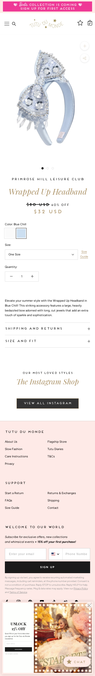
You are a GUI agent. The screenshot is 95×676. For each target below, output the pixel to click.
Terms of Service (18, 592)
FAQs (8, 500)
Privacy (9, 463)
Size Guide (84, 254)
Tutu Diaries (55, 449)
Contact (53, 508)
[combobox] (56, 554)
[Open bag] (90, 22)
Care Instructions (16, 456)
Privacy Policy (81, 588)
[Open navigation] (6, 24)
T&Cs (51, 456)
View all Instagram (48, 403)
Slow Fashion (13, 449)
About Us (11, 441)
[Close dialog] (89, 605)
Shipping (53, 500)
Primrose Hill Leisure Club (47, 179)
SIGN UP (47, 567)
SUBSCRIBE (18, 649)
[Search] (14, 24)
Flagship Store (57, 441)
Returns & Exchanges (62, 493)
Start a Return (14, 493)
